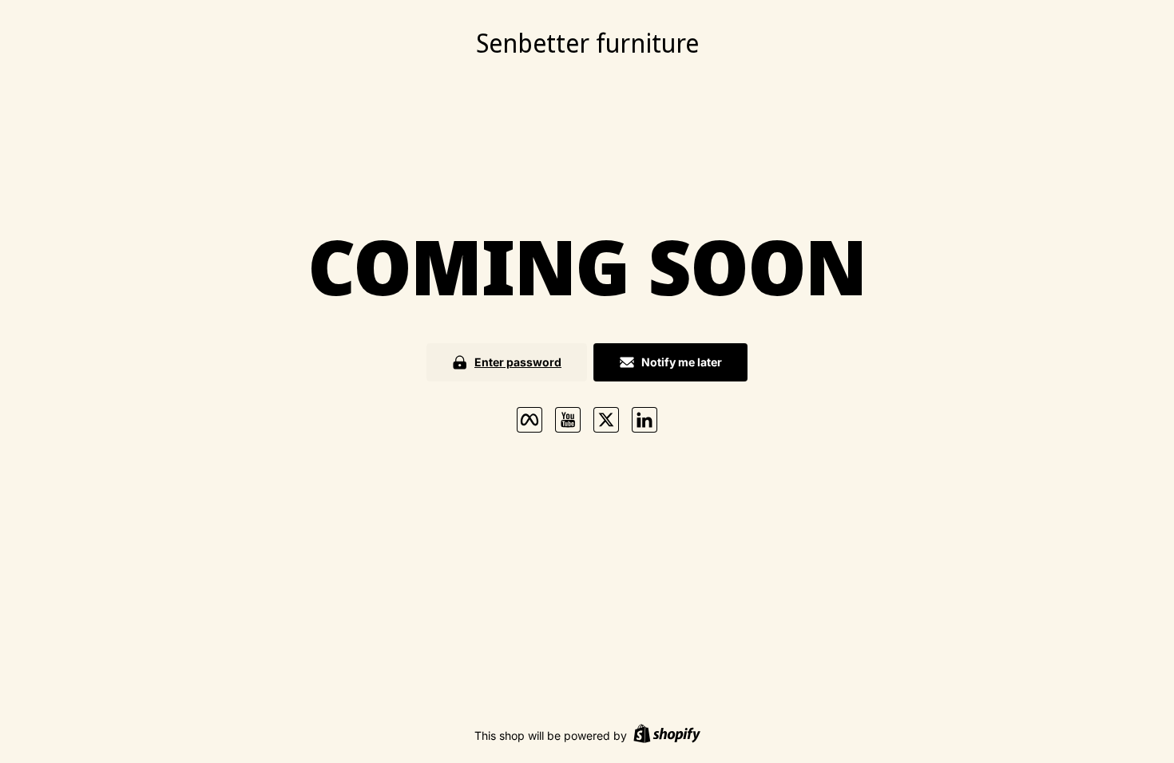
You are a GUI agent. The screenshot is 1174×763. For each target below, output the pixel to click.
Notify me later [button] (681, 362)
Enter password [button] (517, 362)
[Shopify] (666, 735)
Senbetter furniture (587, 43)
